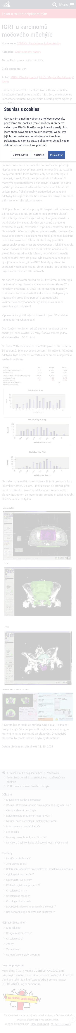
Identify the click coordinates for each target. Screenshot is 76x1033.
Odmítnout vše (20, 154)
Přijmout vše (56, 154)
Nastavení (39, 154)
